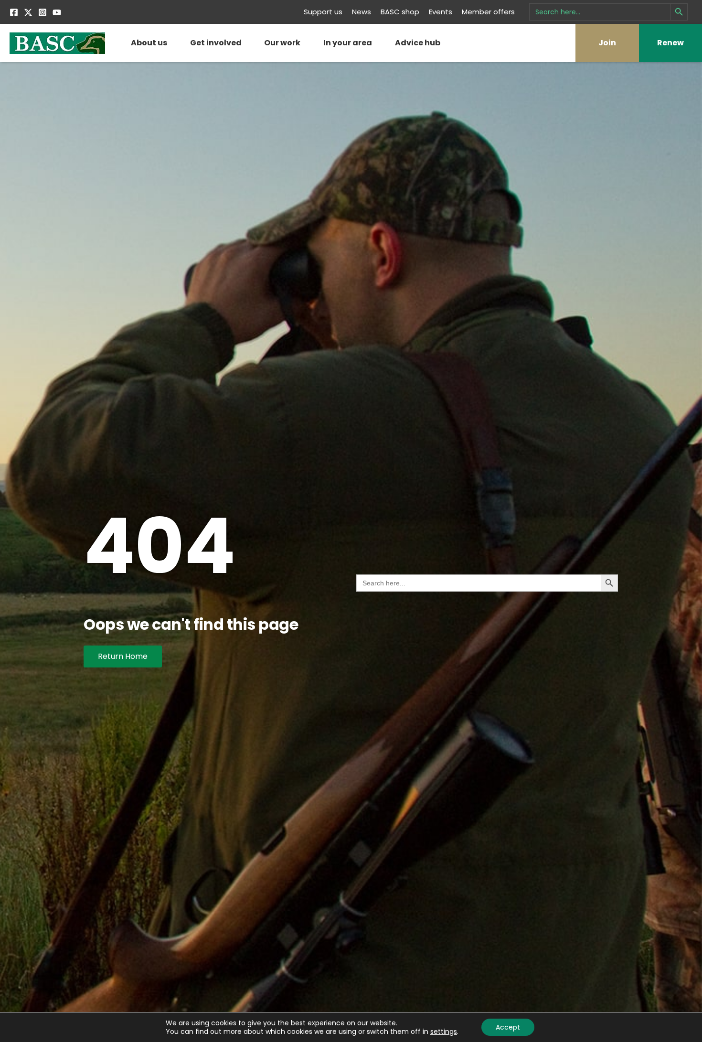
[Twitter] (28, 12)
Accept (508, 1027)
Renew (670, 42)
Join (607, 42)
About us (149, 42)
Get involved (216, 42)
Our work (282, 42)
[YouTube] (57, 12)
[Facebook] (14, 12)
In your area (347, 42)
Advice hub (417, 42)
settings (443, 1031)
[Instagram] (42, 12)
